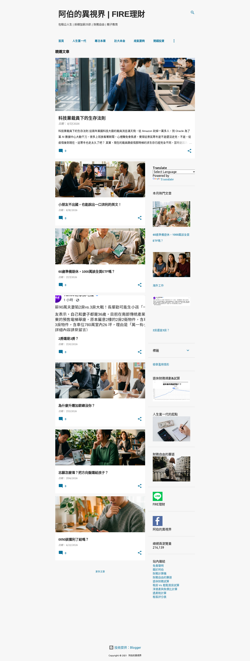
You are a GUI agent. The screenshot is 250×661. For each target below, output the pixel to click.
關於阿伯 (158, 569)
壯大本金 (119, 40)
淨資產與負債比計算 (165, 589)
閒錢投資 (158, 40)
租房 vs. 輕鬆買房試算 (166, 585)
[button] (189, 151)
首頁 (61, 40)
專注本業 (100, 40)
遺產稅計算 (159, 593)
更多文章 (100, 571)
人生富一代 (79, 40)
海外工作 (158, 285)
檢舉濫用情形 (161, 364)
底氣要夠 (139, 40)
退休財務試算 (161, 581)
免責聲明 (158, 565)
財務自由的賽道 (162, 577)
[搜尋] (192, 12)
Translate (167, 179)
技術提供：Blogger (127, 647)
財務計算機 (159, 573)
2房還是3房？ (161, 330)
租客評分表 (159, 597)
